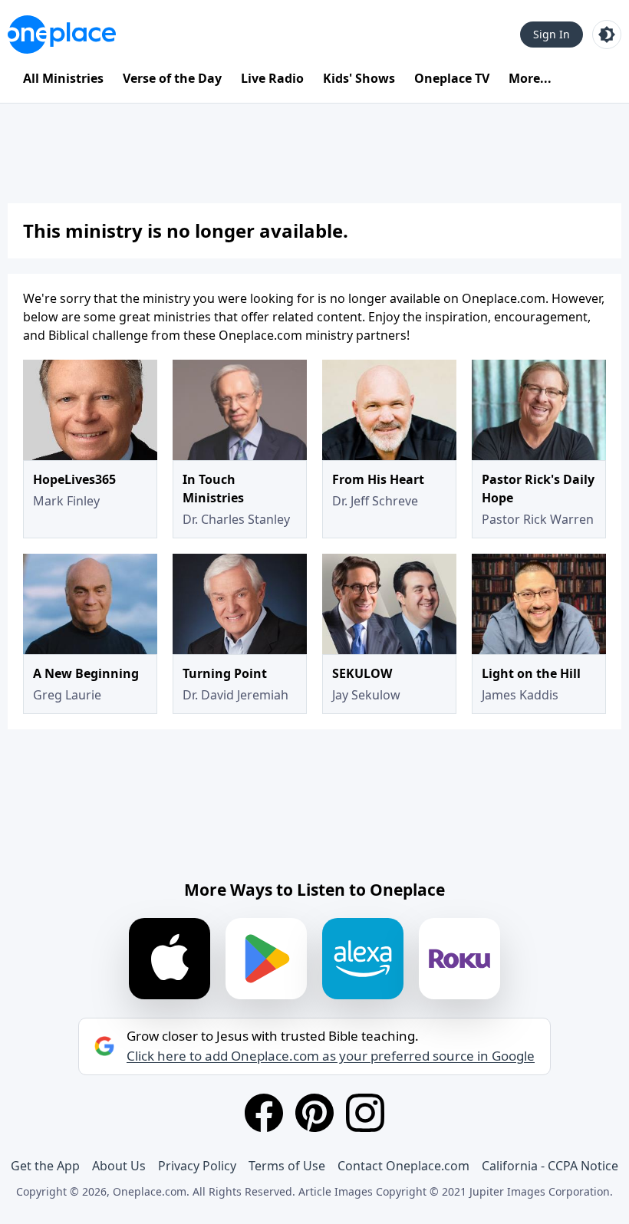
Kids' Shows (359, 78)
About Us (119, 1165)
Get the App (45, 1165)
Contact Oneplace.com (403, 1165)
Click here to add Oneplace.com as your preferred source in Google (331, 1056)
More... (530, 78)
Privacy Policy (197, 1165)
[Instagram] (365, 1113)
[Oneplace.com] (62, 34)
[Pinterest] (314, 1113)
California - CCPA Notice (550, 1165)
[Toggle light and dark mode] (606, 34)
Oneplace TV (451, 78)
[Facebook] (264, 1113)
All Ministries (63, 78)
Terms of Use (287, 1165)
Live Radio (272, 78)
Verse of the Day (172, 78)
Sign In (551, 34)
